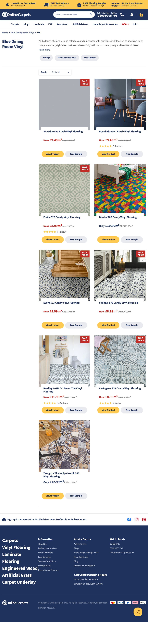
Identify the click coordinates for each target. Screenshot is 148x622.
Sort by (44, 72)
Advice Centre (80, 544)
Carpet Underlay (19, 582)
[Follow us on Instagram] (136, 519)
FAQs (76, 548)
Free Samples (44, 557)
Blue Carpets (90, 57)
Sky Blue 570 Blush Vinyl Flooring (63, 132)
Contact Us (115, 544)
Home (5, 32)
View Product (52, 154)
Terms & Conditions (47, 561)
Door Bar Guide (81, 557)
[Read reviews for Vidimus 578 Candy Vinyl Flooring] (120, 319)
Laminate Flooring (11, 558)
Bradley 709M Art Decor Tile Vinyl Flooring (62, 390)
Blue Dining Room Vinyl (22, 32)
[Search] (91, 14)
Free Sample (76, 154)
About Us (42, 544)
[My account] (132, 14)
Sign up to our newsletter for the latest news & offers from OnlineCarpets (47, 519)
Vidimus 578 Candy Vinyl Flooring (118, 303)
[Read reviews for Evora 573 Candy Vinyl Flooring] (64, 319)
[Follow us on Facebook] (129, 519)
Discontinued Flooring (48, 570)
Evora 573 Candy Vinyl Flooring (61, 303)
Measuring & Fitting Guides (86, 552)
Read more (44, 50)
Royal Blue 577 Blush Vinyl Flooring (120, 132)
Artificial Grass (17, 575)
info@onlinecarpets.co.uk (122, 552)
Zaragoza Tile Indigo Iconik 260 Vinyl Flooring (61, 475)
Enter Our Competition (84, 565)
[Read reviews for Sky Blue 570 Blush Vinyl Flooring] (64, 148)
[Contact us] (122, 15)
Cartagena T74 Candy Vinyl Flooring (120, 388)
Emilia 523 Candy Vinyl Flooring (61, 217)
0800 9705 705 (107, 15)
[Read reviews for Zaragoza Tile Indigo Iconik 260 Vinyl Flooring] (64, 489)
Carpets (10, 540)
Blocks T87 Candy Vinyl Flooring (118, 217)
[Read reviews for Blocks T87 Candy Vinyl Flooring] (120, 233)
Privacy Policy (44, 565)
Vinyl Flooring (16, 547)
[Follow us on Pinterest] (144, 519)
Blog (76, 561)
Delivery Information (47, 548)
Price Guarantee (45, 552)
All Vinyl (46, 57)
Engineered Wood (20, 568)
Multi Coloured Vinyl (67, 57)
